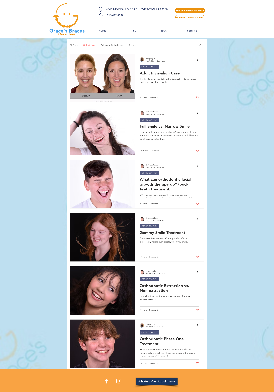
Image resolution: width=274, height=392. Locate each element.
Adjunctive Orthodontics (112, 45)
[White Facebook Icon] (106, 381)
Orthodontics (89, 45)
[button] (200, 45)
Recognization (135, 45)
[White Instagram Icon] (118, 381)
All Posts (73, 45)
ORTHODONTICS (149, 66)
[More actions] (198, 59)
